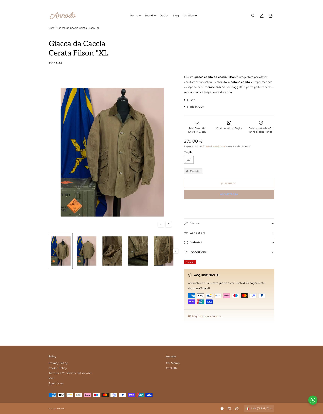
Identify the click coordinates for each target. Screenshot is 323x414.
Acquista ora (229, 194)
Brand (149, 15)
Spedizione (56, 383)
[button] (135, 15)
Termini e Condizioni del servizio (70, 373)
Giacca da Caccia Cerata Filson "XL (78, 28)
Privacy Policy (58, 363)
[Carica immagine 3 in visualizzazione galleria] (112, 251)
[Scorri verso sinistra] (161, 224)
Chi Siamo (173, 363)
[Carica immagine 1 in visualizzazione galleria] (61, 251)
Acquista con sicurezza (207, 316)
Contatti (171, 368)
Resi (51, 378)
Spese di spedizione (214, 146)
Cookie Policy (58, 368)
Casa (52, 28)
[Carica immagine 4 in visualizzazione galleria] (138, 251)
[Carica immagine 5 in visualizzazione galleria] (164, 251)
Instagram (251, 3)
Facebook (232, 3)
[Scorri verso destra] (169, 224)
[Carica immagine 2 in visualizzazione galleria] (87, 251)
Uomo (134, 15)
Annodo (60, 408)
